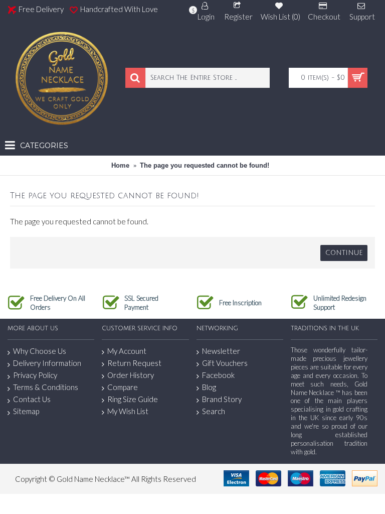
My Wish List (127, 411)
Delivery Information (47, 362)
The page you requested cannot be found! (204, 165)
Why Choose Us (39, 350)
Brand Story (222, 399)
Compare (122, 387)
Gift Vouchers (225, 362)
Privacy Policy (35, 374)
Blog (209, 387)
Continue (343, 252)
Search (213, 411)
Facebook (218, 374)
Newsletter (221, 350)
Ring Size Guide (132, 399)
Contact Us (32, 399)
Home (120, 165)
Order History (130, 374)
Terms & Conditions (45, 387)
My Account (126, 350)
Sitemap (26, 411)
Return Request (134, 362)
